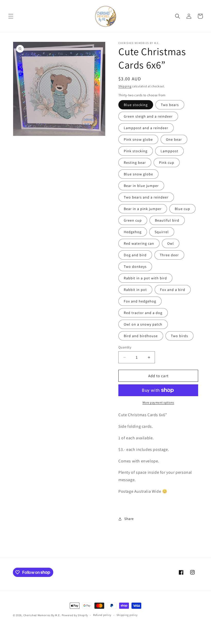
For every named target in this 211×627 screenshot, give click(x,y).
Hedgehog (133, 232)
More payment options (158, 402)
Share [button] (129, 518)
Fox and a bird (172, 289)
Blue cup (182, 208)
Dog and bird (135, 255)
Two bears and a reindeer (146, 197)
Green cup (133, 220)
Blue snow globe (138, 174)
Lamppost (169, 151)
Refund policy (102, 615)
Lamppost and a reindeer (146, 128)
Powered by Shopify (75, 615)
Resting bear (135, 162)
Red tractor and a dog (143, 312)
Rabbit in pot (135, 289)
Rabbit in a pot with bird (145, 278)
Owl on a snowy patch (143, 324)
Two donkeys (135, 266)
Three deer (169, 255)
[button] (10, 16)
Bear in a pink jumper (143, 208)
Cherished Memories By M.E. (42, 615)
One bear (174, 139)
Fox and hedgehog (140, 301)
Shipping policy (127, 615)
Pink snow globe (138, 139)
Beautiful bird (167, 220)
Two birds (179, 336)
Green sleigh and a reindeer (148, 116)
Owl (170, 243)
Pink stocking (135, 151)
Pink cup (166, 162)
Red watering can (139, 243)
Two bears (170, 104)
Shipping (124, 86)
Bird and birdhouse (141, 336)
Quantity (124, 347)
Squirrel (162, 232)
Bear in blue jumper (141, 185)
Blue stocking (136, 104)
